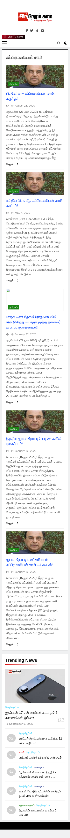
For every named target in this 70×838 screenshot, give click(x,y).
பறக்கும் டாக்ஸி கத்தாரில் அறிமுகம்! (40, 757)
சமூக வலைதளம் (27, 805)
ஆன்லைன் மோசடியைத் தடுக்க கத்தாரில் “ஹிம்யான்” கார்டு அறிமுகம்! (37, 777)
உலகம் (21, 752)
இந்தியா (13, 429)
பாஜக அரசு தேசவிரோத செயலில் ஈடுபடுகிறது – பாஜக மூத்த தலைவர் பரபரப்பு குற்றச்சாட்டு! (33, 322)
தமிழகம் (14, 84)
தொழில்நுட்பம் (12, 707)
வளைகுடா (39, 767)
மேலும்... (11, 164)
